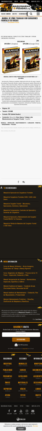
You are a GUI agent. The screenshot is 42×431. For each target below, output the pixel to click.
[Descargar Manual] (11, 59)
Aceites (14, 14)
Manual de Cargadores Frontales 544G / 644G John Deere (19, 198)
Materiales (23, 382)
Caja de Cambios (6, 14)
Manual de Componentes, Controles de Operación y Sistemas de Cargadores (19, 211)
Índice (7, 382)
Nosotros (8, 363)
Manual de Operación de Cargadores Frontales (18, 193)
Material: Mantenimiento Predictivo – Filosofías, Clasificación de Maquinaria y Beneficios (18, 300)
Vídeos (23, 389)
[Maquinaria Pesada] (21, 7)
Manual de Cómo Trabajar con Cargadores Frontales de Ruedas (19, 19)
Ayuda (7, 395)
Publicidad (7, 370)
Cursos (23, 370)
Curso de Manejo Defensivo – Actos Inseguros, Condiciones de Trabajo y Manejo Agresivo (18, 267)
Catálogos (22, 376)
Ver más (35, 426)
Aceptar (21, 429)
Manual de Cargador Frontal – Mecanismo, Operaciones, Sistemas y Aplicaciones (16, 205)
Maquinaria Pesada (13, 22)
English (22, 419)
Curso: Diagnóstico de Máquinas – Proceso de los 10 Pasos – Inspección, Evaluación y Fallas (20, 274)
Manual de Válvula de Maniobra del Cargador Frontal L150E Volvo (19, 225)
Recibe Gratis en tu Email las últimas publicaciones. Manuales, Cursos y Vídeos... (21, 330)
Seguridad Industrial (25, 14)
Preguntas (7, 376)
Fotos (22, 395)
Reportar (8, 389)
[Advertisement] (21, 29)
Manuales (23, 363)
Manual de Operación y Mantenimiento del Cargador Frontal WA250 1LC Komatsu (19, 218)
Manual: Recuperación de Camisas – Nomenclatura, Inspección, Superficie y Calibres (19, 281)
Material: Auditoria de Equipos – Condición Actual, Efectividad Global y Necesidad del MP (19, 287)
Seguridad (25, 348)
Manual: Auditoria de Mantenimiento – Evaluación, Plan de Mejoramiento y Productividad (20, 294)
